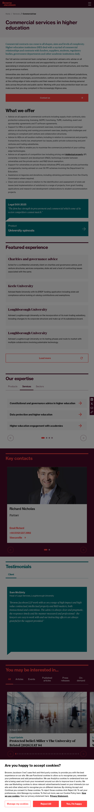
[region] (47, 786)
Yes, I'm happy (74, 803)
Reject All (46, 803)
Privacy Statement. (59, 796)
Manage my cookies (17, 803)
